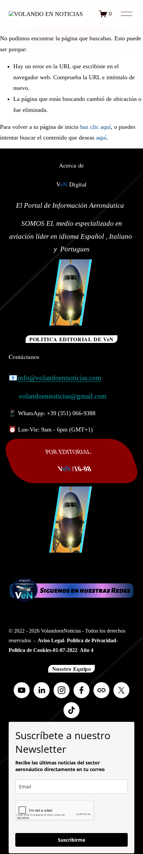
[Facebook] (81, 690)
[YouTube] (22, 690)
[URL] (101, 690)
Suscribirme (71, 840)
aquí (101, 137)
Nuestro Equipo (71, 669)
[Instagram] (62, 690)
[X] (121, 690)
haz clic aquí (95, 127)
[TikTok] (71, 710)
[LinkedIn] (42, 690)
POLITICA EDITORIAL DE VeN (71, 339)
